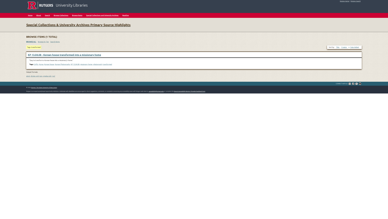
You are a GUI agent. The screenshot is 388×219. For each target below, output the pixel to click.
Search (47, 15)
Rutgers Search (356, 1)
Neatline (125, 15)
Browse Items (77, 15)
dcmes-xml (35, 76)
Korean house (49, 64)
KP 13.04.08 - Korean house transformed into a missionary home (64, 55)
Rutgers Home (344, 1)
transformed (107, 64)
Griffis (36, 64)
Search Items (55, 42)
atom (28, 76)
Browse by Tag (43, 42)
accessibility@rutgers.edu (156, 91)
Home (30, 15)
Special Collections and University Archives (102, 15)
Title (338, 47)
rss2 (53, 76)
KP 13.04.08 (75, 64)
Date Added (354, 47)
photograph (97, 64)
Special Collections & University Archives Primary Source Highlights (78, 25)
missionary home (86, 64)
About (38, 15)
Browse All (31, 42)
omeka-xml (47, 76)
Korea (41, 64)
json (41, 76)
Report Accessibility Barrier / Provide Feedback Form (189, 91)
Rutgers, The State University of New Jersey (44, 87)
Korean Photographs (62, 64)
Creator (344, 47)
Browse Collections (61, 15)
